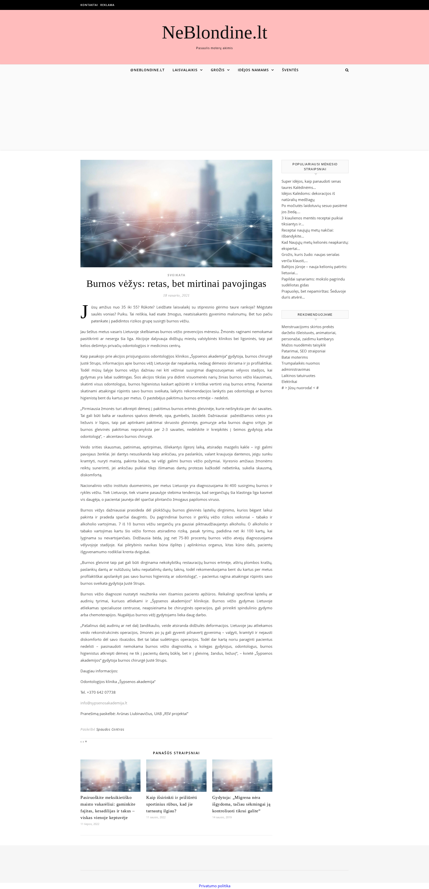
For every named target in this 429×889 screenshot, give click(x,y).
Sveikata (176, 275)
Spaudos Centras (110, 729)
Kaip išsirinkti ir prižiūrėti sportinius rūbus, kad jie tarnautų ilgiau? (171, 804)
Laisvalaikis (185, 70)
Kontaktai (89, 5)
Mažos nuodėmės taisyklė (304, 344)
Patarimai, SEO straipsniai (303, 350)
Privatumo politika (214, 885)
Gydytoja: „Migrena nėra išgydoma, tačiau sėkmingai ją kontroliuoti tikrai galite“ (241, 804)
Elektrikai (289, 381)
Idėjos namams (253, 70)
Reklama (107, 5)
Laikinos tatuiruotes (298, 375)
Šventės (290, 70)
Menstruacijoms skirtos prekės (308, 326)
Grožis (218, 70)
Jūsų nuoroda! (300, 387)
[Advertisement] (214, 112)
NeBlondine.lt (214, 32)
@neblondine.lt (147, 70)
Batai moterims (295, 357)
